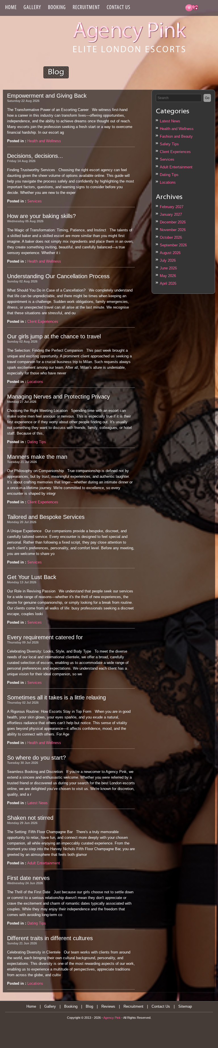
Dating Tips (169, 175)
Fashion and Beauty (176, 136)
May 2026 (168, 276)
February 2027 (171, 207)
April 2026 (168, 283)
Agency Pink (112, 1017)
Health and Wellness (177, 129)
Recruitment (86, 8)
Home (11, 8)
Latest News (170, 121)
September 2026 (173, 245)
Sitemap (185, 1006)
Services (167, 159)
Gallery (32, 8)
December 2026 (173, 222)
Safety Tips (169, 144)
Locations (168, 182)
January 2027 (171, 214)
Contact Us (118, 8)
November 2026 (173, 230)
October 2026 (171, 237)
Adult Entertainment (176, 167)
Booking (57, 8)
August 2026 (170, 253)
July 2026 (168, 260)
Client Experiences (175, 152)
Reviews (108, 1006)
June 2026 (168, 268)
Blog (89, 1006)
